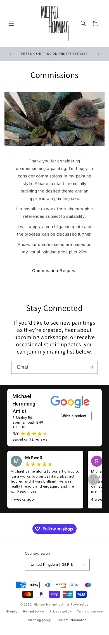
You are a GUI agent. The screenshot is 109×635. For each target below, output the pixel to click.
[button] (11, 23)
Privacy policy (60, 611)
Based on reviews (30, 439)
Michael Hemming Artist (51, 604)
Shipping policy (39, 620)
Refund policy (33, 611)
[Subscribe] (91, 367)
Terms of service (90, 611)
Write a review (73, 416)
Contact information (71, 620)
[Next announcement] (99, 54)
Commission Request (54, 270)
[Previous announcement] (10, 54)
